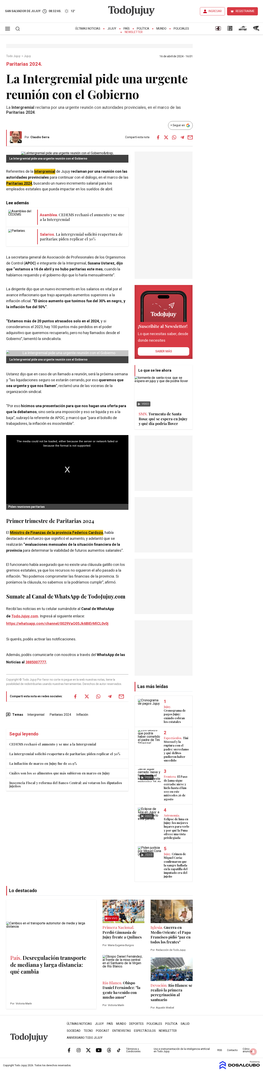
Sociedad (74, 1031)
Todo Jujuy (13, 56)
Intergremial (44, 171)
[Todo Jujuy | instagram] (78, 1050)
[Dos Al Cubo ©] (239, 1068)
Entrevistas (121, 1031)
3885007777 (35, 662)
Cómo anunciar (248, 1050)
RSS (219, 1050)
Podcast (102, 1031)
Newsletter (134, 32)
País (126, 28)
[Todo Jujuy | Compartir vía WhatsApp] (174, 137)
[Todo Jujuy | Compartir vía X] (166, 137)
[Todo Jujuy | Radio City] (229, 29)
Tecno (88, 1031)
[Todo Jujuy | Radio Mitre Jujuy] (243, 29)
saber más (163, 351)
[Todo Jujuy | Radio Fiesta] (256, 29)
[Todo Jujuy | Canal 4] (218, 29)
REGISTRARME (245, 11)
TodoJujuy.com (24, 616)
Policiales (181, 28)
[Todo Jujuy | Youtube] (99, 1050)
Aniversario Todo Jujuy (85, 1038)
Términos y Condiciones (133, 1050)
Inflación (82, 714)
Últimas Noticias (87, 28)
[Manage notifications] (253, 1051)
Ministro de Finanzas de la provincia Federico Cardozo (56, 532)
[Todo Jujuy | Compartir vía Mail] (190, 137)
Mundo (161, 28)
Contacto (232, 1050)
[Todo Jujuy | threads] (109, 1050)
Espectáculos (145, 1031)
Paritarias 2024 (19, 183)
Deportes (136, 1024)
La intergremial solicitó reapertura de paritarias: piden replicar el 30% (64, 754)
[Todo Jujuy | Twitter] (88, 1050)
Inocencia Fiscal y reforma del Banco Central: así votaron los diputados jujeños (65, 784)
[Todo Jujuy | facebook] (69, 1050)
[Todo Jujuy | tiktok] (119, 1050)
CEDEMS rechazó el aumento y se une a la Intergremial (52, 744)
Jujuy (111, 28)
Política (143, 28)
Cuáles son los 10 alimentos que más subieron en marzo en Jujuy (59, 773)
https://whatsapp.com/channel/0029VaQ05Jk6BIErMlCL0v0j (57, 623)
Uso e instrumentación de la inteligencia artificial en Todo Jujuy (182, 1050)
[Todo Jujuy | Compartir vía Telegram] (182, 137)
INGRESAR (215, 11)
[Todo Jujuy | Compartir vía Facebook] (158, 137)
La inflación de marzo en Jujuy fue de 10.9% (43, 763)
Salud (185, 1024)
